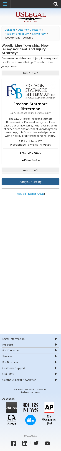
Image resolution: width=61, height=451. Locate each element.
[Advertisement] (30, 232)
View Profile (32, 160)
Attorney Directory (29, 29)
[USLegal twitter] (36, 443)
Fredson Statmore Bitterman (30, 106)
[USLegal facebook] (13, 443)
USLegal (10, 29)
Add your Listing (31, 182)
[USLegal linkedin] (24, 443)
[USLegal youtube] (47, 443)
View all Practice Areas (30, 193)
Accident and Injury (17, 33)
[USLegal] (31, 12)
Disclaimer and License (30, 392)
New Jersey (39, 33)
